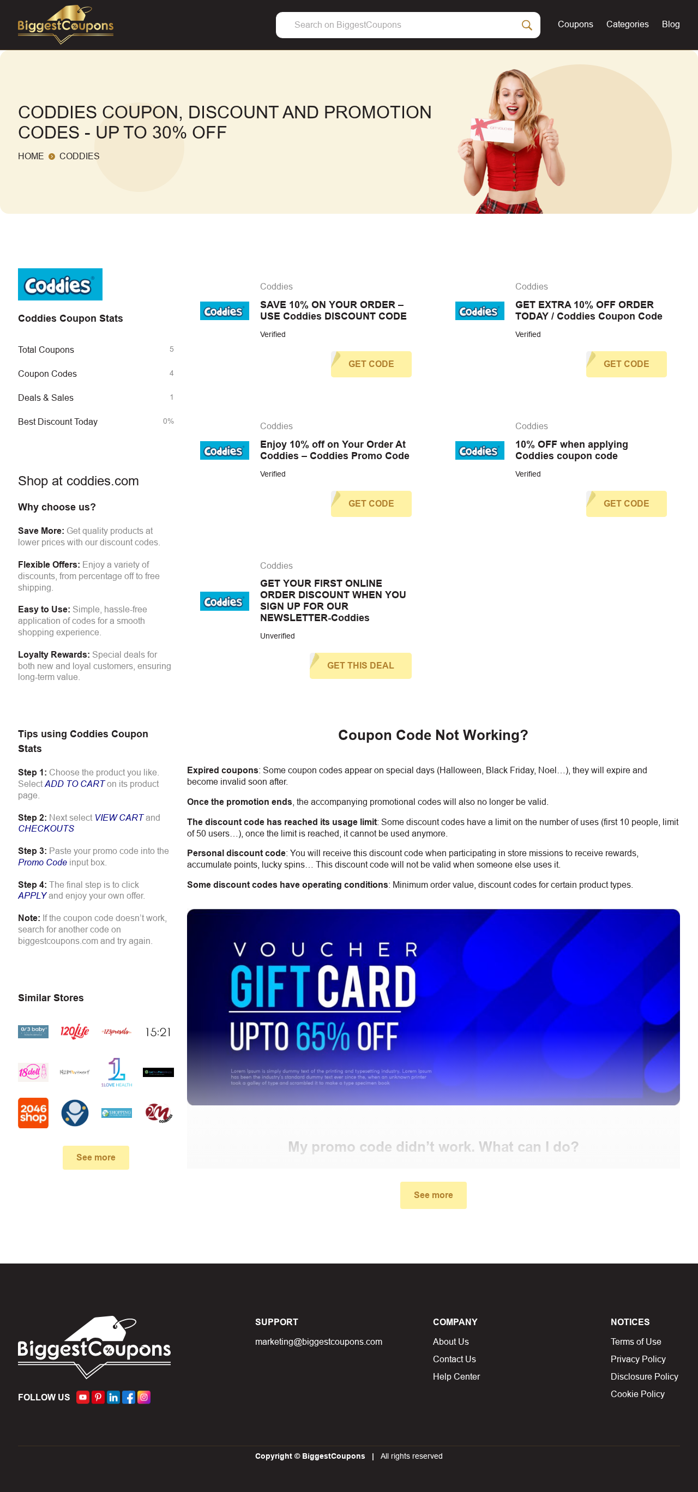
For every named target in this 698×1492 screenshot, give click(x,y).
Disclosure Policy (644, 1376)
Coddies (276, 286)
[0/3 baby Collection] (33, 1031)
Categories (627, 24)
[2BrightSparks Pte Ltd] (74, 1113)
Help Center (456, 1376)
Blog (671, 24)
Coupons (575, 24)
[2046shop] (33, 1113)
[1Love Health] (116, 1072)
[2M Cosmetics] (158, 1113)
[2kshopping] (116, 1113)
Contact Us (454, 1359)
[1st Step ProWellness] (158, 1072)
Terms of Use (636, 1341)
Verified (273, 334)
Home (31, 156)
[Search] (527, 25)
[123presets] (116, 1031)
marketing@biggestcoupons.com (318, 1341)
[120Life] (74, 1031)
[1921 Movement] (74, 1072)
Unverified (277, 635)
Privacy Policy (638, 1359)
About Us (451, 1341)
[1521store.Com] (158, 1031)
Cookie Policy (638, 1394)
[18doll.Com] (33, 1072)
